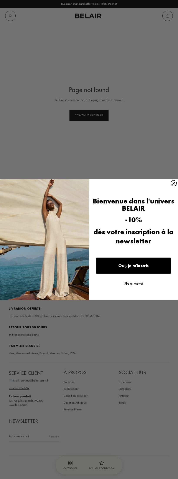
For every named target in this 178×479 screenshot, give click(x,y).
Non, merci (133, 283)
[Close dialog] (173, 183)
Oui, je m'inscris (133, 265)
